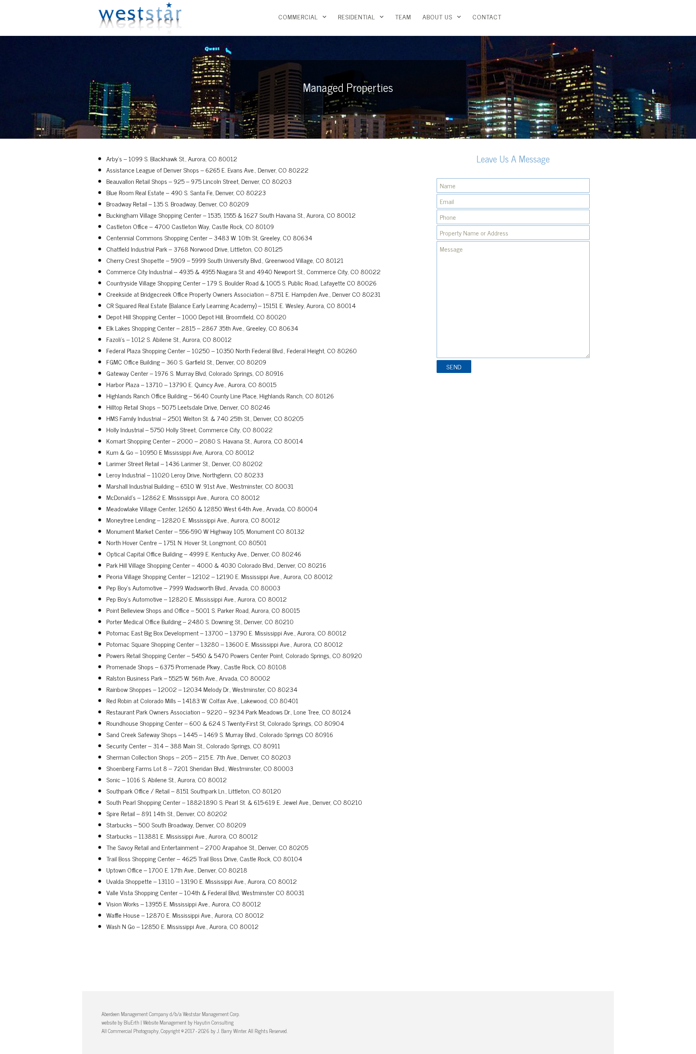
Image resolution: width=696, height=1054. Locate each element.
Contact (486, 16)
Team (403, 16)
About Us (437, 16)
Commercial (298, 16)
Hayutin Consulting (214, 1022)
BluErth (131, 1022)
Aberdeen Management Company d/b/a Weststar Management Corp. (171, 1014)
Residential (356, 16)
